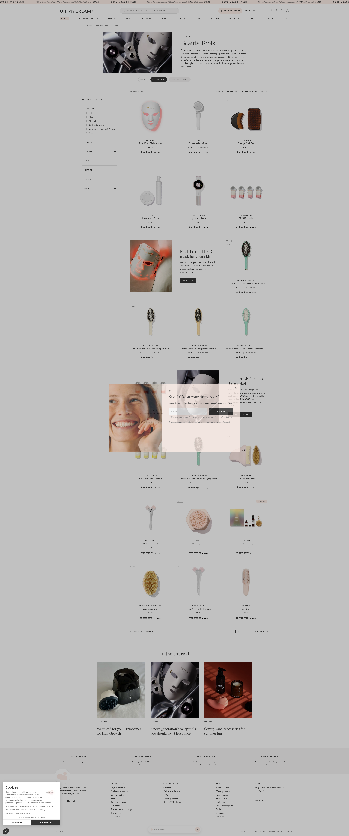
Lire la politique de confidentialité (17, 813)
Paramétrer (17, 822)
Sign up (221, 411)
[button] (5, 831)
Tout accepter (45, 822)
